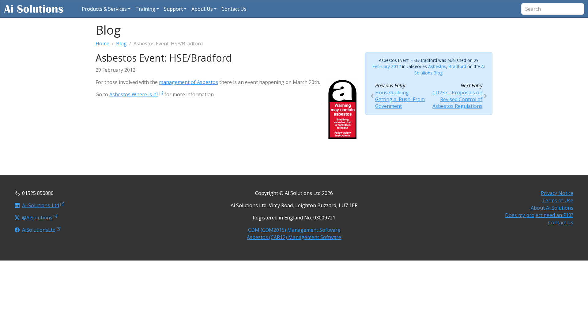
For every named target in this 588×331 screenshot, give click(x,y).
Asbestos (437, 66)
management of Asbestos (188, 82)
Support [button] (173, 9)
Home (102, 43)
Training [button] (145, 9)
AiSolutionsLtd (38, 229)
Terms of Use (557, 200)
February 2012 (387, 66)
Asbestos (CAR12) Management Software (294, 237)
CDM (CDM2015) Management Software (294, 229)
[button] (106, 9)
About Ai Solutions (552, 207)
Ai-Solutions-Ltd (40, 205)
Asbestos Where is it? (133, 94)
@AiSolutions (37, 217)
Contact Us (560, 222)
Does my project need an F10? (539, 215)
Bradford (457, 66)
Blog (121, 43)
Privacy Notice (557, 193)
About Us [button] (202, 9)
